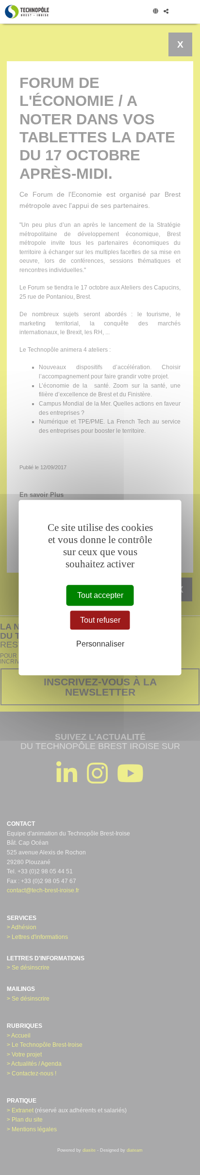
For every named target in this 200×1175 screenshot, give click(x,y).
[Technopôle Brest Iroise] (27, 11)
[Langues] (155, 11)
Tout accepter (100, 595)
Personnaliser (100, 644)
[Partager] (166, 11)
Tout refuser (100, 620)
